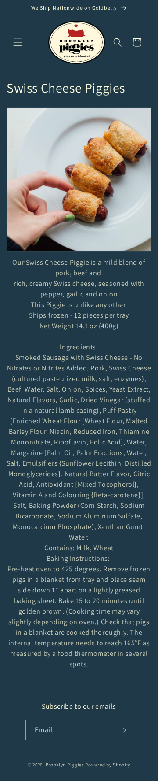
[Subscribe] (123, 730)
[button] (17, 42)
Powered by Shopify (107, 765)
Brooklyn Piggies (65, 765)
